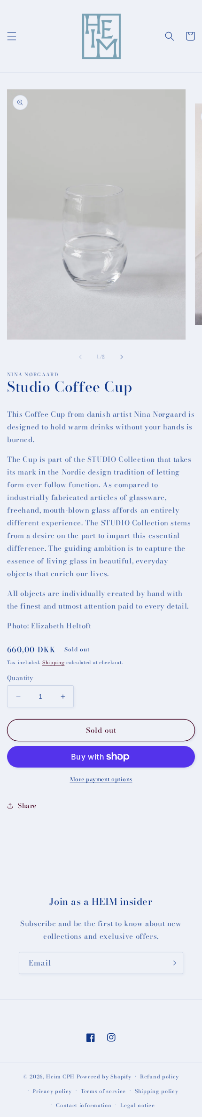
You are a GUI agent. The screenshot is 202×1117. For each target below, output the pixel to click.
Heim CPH (60, 1076)
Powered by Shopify (104, 1076)
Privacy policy (52, 1091)
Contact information (83, 1105)
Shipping (53, 662)
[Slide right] (121, 357)
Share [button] (27, 805)
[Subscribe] (172, 963)
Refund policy (159, 1076)
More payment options (101, 779)
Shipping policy (157, 1091)
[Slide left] (80, 357)
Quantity (20, 677)
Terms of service (103, 1091)
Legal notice (137, 1105)
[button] (11, 36)
